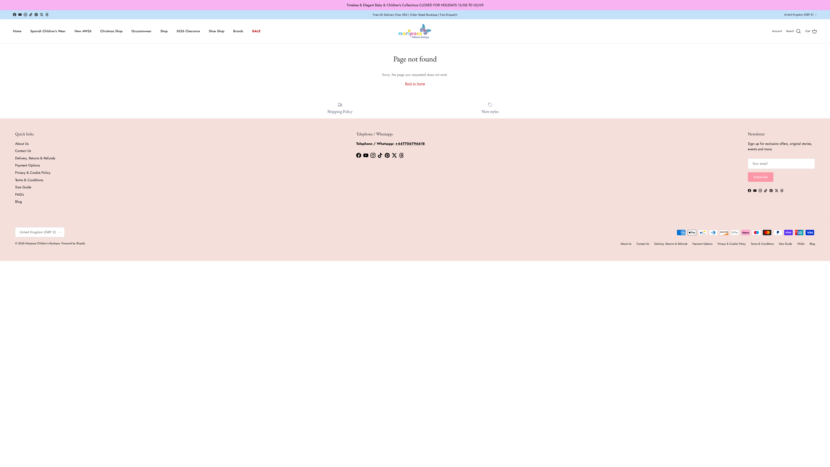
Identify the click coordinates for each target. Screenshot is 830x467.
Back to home (415, 83)
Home (17, 31)
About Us (22, 143)
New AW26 (83, 31)
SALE (256, 31)
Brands (238, 31)
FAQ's (19, 194)
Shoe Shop (216, 31)
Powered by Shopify (73, 243)
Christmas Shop (111, 31)
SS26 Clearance (188, 31)
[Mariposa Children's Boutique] (415, 31)
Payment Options (27, 165)
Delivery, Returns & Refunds (35, 158)
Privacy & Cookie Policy (32, 172)
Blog (18, 201)
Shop (164, 31)
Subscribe (760, 176)
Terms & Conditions (29, 180)
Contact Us (23, 150)
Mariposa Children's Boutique (42, 243)
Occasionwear (141, 31)
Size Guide (23, 187)
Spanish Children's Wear (48, 31)
